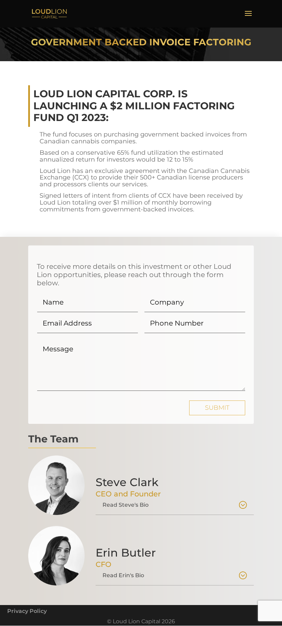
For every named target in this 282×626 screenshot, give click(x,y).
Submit (217, 407)
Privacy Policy (27, 611)
